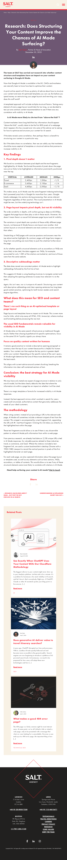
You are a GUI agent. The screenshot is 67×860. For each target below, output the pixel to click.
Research (48, 827)
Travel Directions (48, 819)
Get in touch (54, 470)
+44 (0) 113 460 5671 (48, 809)
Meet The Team (48, 832)
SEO (32, 20)
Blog (9, 12)
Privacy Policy (48, 824)
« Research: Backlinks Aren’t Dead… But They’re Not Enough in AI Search (15, 495)
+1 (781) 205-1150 (18, 829)
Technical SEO (19, 748)
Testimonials (48, 816)
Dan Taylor (23, 49)
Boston (18, 816)
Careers (48, 821)
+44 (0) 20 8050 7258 (18, 809)
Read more (17, 588)
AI (35, 20)
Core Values (48, 829)
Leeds (48, 797)
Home (5, 12)
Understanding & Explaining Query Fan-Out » (51, 494)
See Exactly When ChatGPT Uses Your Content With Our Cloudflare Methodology (32, 563)
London (18, 797)
